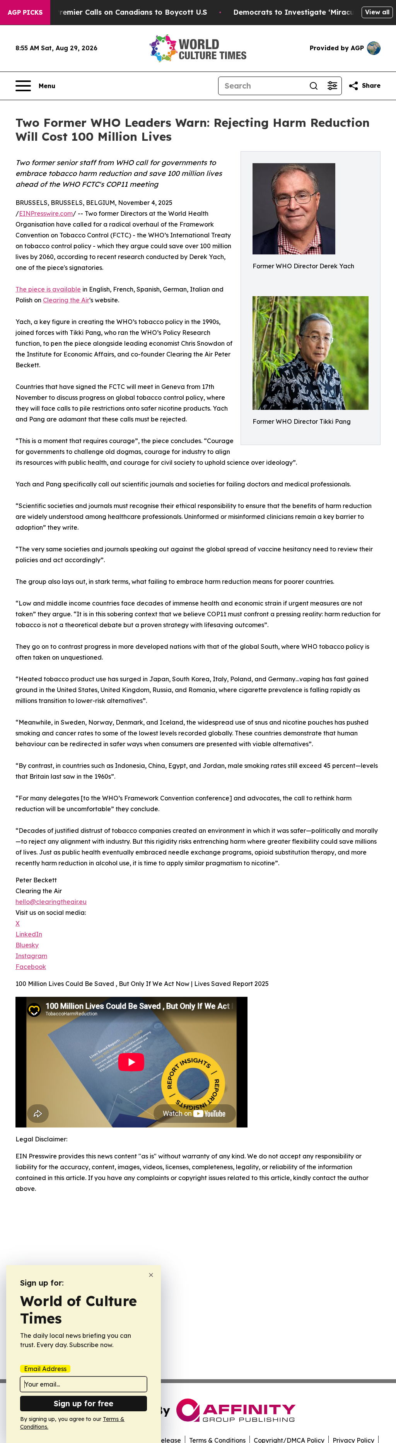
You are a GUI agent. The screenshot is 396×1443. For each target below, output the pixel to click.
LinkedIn (28, 934)
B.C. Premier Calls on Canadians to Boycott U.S (123, 12)
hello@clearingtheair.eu (51, 902)
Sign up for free (83, 1403)
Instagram (31, 956)
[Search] (313, 86)
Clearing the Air (66, 300)
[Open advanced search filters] (332, 86)
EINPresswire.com (46, 213)
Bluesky (27, 945)
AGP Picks (25, 12)
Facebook (30, 967)
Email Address (45, 1369)
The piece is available (48, 289)
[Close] (151, 1275)
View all (377, 12)
